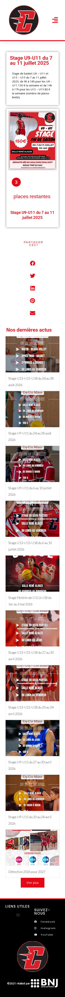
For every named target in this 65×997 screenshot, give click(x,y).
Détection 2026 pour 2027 (26, 872)
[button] (55, 20)
